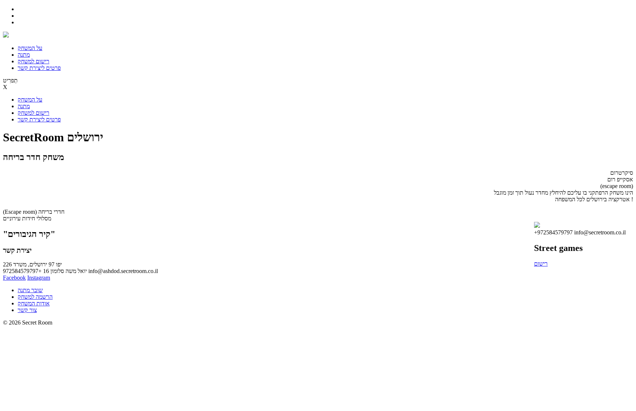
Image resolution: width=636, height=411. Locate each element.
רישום (541, 264)
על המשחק (30, 48)
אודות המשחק (34, 303)
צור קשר (27, 310)
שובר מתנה (30, 290)
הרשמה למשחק (35, 297)
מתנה (24, 55)
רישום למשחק (33, 61)
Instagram (38, 277)
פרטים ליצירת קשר (39, 68)
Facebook (14, 277)
